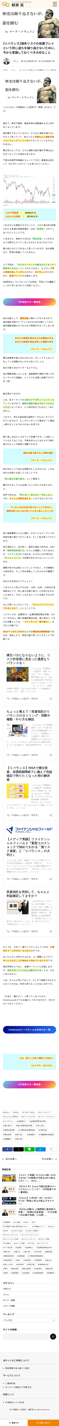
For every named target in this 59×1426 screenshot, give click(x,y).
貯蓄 (6, 1273)
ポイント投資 (20, 1243)
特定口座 (43, 1130)
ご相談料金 (10, 1383)
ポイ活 (31, 1243)
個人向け (8, 1252)
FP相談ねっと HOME (14, 1402)
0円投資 (7, 1222)
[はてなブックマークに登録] (40, 1149)
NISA (17, 1112)
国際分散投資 (10, 1130)
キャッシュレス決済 (11, 1239)
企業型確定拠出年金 (38, 1121)
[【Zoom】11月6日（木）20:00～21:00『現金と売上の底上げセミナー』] (9, 1200)
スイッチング (45, 1112)
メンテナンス (43, 1243)
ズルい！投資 (44, 1239)
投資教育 (39, 1260)
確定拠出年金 (43, 1264)
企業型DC (22, 1121)
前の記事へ (11, 1159)
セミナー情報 (9, 1300)
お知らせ (7, 1289)
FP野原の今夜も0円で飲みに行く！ (17, 1226)
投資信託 (28, 1260)
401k (26, 1222)
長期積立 (8, 1139)
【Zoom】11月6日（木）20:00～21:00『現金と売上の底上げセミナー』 (36, 1201)
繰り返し (20, 1135)
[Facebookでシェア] (7, 1149)
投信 (18, 1260)
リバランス (9, 1121)
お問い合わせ (45, 1423)
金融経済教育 (38, 1273)
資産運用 (15, 1273)
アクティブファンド (11, 1235)
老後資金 (39, 1269)
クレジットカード (29, 1239)
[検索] (53, 1337)
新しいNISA (9, 1264)
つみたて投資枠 (32, 1231)
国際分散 (49, 1252)
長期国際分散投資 (47, 1135)
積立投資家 (27, 1269)
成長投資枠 (8, 1260)
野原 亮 (18, 5)
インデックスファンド (30, 1235)
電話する (15, 1423)
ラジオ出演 (8, 1248)
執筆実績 (22, 1256)
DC (34, 1222)
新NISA (49, 1260)
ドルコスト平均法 (11, 1117)
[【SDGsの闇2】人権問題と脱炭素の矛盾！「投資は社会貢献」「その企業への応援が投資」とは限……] (9, 1212)
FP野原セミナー (39, 1226)
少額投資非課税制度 (27, 1130)
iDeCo (7, 1112)
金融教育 (26, 1273)
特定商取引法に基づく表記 (17, 1368)
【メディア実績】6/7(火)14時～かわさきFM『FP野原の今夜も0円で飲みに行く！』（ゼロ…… (37, 1178)
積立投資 (8, 1135)
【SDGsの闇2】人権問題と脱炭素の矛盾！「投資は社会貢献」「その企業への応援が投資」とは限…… (37, 1212)
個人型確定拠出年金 (24, 1126)
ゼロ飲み (8, 1243)
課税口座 (50, 1269)
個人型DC (8, 1126)
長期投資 (51, 1273)
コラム (15, 61)
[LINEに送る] (29, 1149)
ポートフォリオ (29, 1117)
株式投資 (21, 1264)
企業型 (19, 1248)
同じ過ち (41, 1126)
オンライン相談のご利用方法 (18, 1387)
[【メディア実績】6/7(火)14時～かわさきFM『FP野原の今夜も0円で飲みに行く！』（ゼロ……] (9, 1178)
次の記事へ (47, 1159)
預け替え (20, 1139)
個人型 (17, 1252)
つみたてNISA (29, 1112)
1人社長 (17, 1222)
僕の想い (28, 1252)
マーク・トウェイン (47, 1117)
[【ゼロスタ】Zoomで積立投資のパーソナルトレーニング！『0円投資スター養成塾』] (9, 1189)
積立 (6, 1269)
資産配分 (32, 1135)
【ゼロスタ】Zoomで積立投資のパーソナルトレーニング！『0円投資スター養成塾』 (37, 1189)
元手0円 (38, 1252)
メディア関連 (9, 1306)
